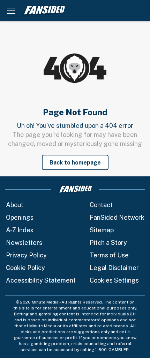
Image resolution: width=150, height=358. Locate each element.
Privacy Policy (26, 255)
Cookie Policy (25, 267)
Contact (101, 205)
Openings (19, 217)
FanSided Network (117, 217)
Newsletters (24, 242)
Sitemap (102, 230)
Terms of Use (109, 255)
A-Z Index (19, 230)
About (14, 205)
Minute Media (45, 302)
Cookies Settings (114, 280)
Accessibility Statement (41, 280)
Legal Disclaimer (114, 267)
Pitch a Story (108, 242)
